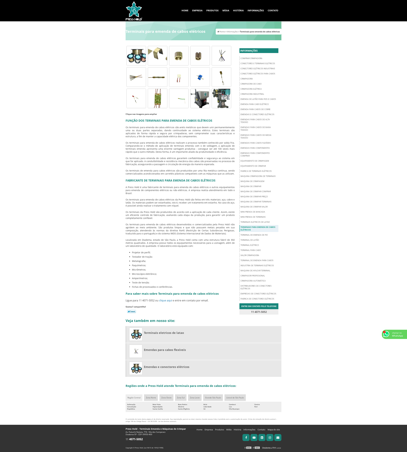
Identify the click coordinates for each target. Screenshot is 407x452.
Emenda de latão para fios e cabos (258, 99)
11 (134, 439)
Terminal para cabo (251, 250)
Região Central (134, 397)
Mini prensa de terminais (253, 217)
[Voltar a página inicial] (134, 10)
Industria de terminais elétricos (257, 265)
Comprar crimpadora (251, 58)
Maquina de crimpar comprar (256, 191)
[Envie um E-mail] (277, 437)
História (238, 10)
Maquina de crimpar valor (254, 206)
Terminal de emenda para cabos (257, 260)
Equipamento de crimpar (253, 166)
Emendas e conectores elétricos (257, 114)
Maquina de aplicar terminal (255, 270)
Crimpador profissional (253, 275)
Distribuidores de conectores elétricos (256, 287)
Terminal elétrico (250, 245)
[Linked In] (262, 437)
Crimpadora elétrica (251, 89)
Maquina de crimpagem (252, 181)
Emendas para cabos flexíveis (256, 143)
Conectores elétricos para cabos (258, 73)
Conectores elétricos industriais (258, 68)
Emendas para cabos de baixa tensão (256, 128)
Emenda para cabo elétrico (255, 104)
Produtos (212, 10)
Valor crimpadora (250, 255)
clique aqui (165, 300)
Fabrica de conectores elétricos (257, 298)
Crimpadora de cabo (251, 83)
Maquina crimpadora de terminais (258, 176)
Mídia (225, 10)
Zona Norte (151, 397)
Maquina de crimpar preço (254, 196)
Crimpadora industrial (252, 94)
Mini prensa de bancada (253, 211)
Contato (273, 10)
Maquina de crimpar (251, 186)
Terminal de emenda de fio (254, 235)
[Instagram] (269, 437)
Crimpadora (247, 78)
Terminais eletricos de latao (255, 222)
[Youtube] (254, 437)
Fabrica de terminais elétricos (256, 171)
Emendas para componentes (255, 148)
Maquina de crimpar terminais (256, 201)
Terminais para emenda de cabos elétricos (258, 228)
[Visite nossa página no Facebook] (246, 437)
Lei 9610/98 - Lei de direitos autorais (162, 421)
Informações (256, 10)
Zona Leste (195, 397)
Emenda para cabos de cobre (255, 109)
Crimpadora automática (253, 280)
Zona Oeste (166, 397)
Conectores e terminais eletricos (258, 63)
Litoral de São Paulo (235, 397)
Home (185, 10)
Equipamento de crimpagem (255, 161)
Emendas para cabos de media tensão (256, 136)
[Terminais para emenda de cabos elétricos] (136, 55)
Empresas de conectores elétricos (258, 293)
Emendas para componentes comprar (255, 154)
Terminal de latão (250, 240)
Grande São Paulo (213, 397)
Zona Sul (181, 397)
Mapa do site (274, 429)
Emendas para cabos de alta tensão (255, 121)
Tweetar (131, 311)
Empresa (197, 10)
